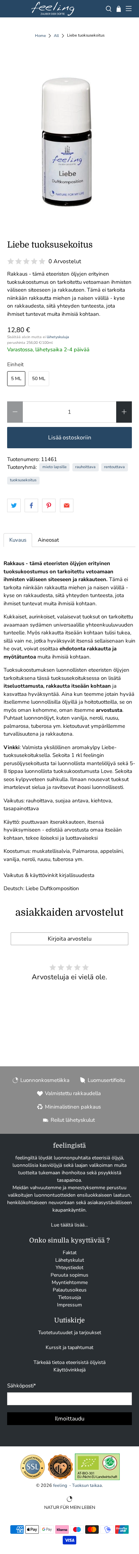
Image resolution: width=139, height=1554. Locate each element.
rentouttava (114, 467)
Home (40, 36)
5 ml (16, 378)
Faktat (70, 1252)
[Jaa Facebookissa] (31, 505)
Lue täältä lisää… (69, 1225)
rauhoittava (85, 467)
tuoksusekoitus (23, 480)
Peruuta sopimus (69, 1275)
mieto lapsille (54, 467)
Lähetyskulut (69, 1260)
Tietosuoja (69, 1297)
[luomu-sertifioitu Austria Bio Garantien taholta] (97, 1479)
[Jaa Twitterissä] (14, 505)
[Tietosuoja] (32, 1479)
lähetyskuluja (58, 337)
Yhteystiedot (69, 1267)
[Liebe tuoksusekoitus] (69, 136)
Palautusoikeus (70, 1290)
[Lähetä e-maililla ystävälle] (66, 505)
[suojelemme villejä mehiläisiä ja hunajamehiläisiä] (60, 1479)
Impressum (69, 1304)
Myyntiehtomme (70, 1282)
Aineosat (48, 539)
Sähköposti (21, 1385)
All (56, 36)
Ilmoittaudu (69, 1419)
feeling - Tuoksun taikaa (77, 1485)
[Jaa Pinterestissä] (49, 505)
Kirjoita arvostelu (70, 939)
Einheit (15, 364)
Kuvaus (17, 539)
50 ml (38, 378)
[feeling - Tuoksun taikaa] (52, 9)
